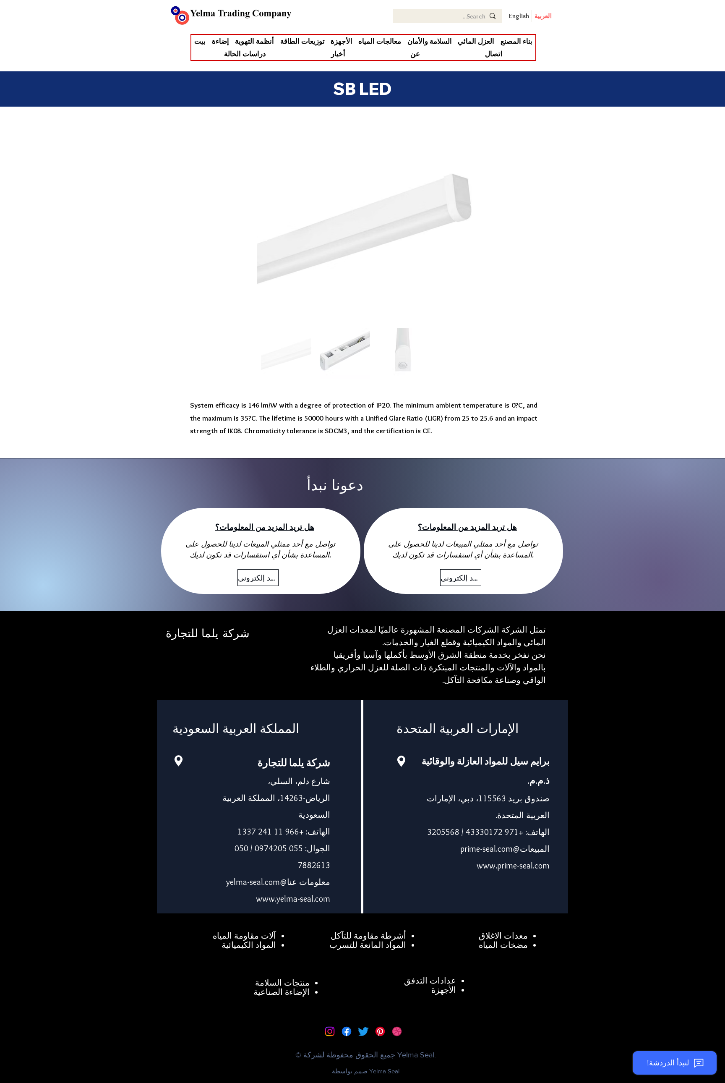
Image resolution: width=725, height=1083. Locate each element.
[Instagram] (329, 1031)
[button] (476, 41)
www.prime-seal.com (513, 866)
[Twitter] (363, 1031)
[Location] (178, 760)
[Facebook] (346, 1031)
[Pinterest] (380, 1031)
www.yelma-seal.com (293, 899)
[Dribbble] (397, 1031)
